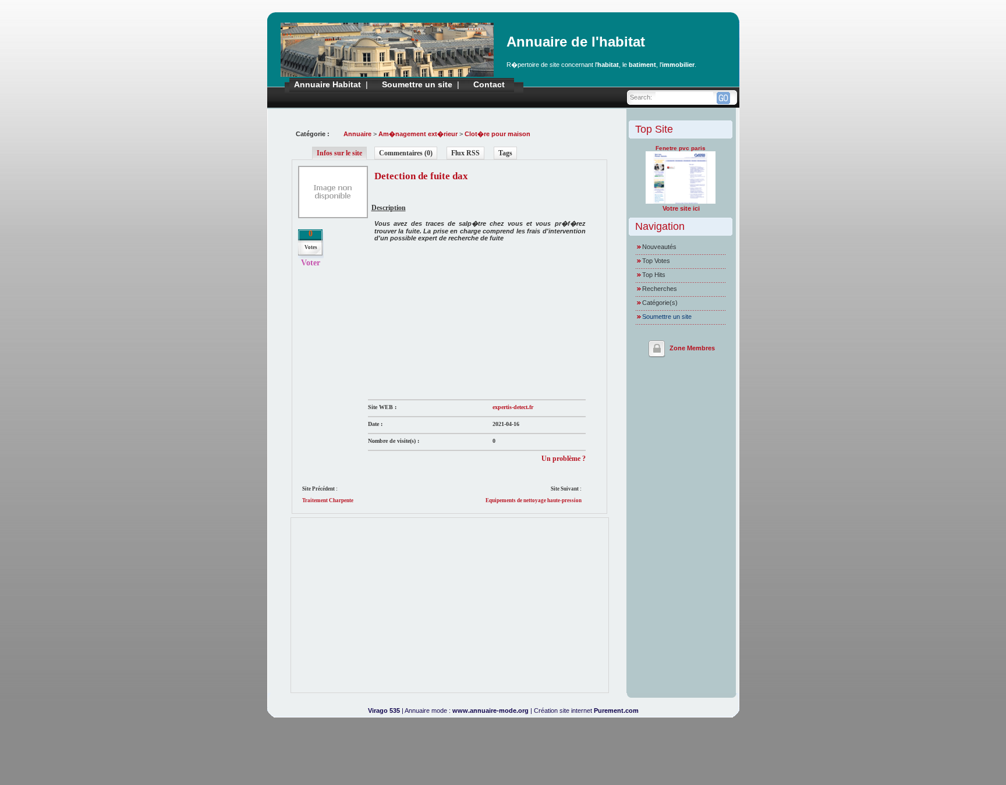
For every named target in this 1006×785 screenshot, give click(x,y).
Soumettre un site (417, 84)
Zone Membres (692, 347)
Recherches (659, 288)
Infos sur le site (339, 153)
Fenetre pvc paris (681, 148)
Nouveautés (659, 246)
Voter (310, 262)
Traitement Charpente (327, 500)
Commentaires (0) (406, 153)
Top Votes (656, 260)
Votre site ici (681, 208)
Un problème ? (563, 458)
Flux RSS (465, 153)
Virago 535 (384, 710)
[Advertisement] (455, 320)
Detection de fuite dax (421, 176)
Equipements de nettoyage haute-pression (534, 500)
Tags (505, 153)
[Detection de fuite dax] (333, 216)
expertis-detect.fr (513, 407)
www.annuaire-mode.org (490, 710)
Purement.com (616, 710)
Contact (489, 84)
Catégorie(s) (660, 302)
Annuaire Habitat (327, 84)
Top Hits (653, 274)
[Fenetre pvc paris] (680, 201)
